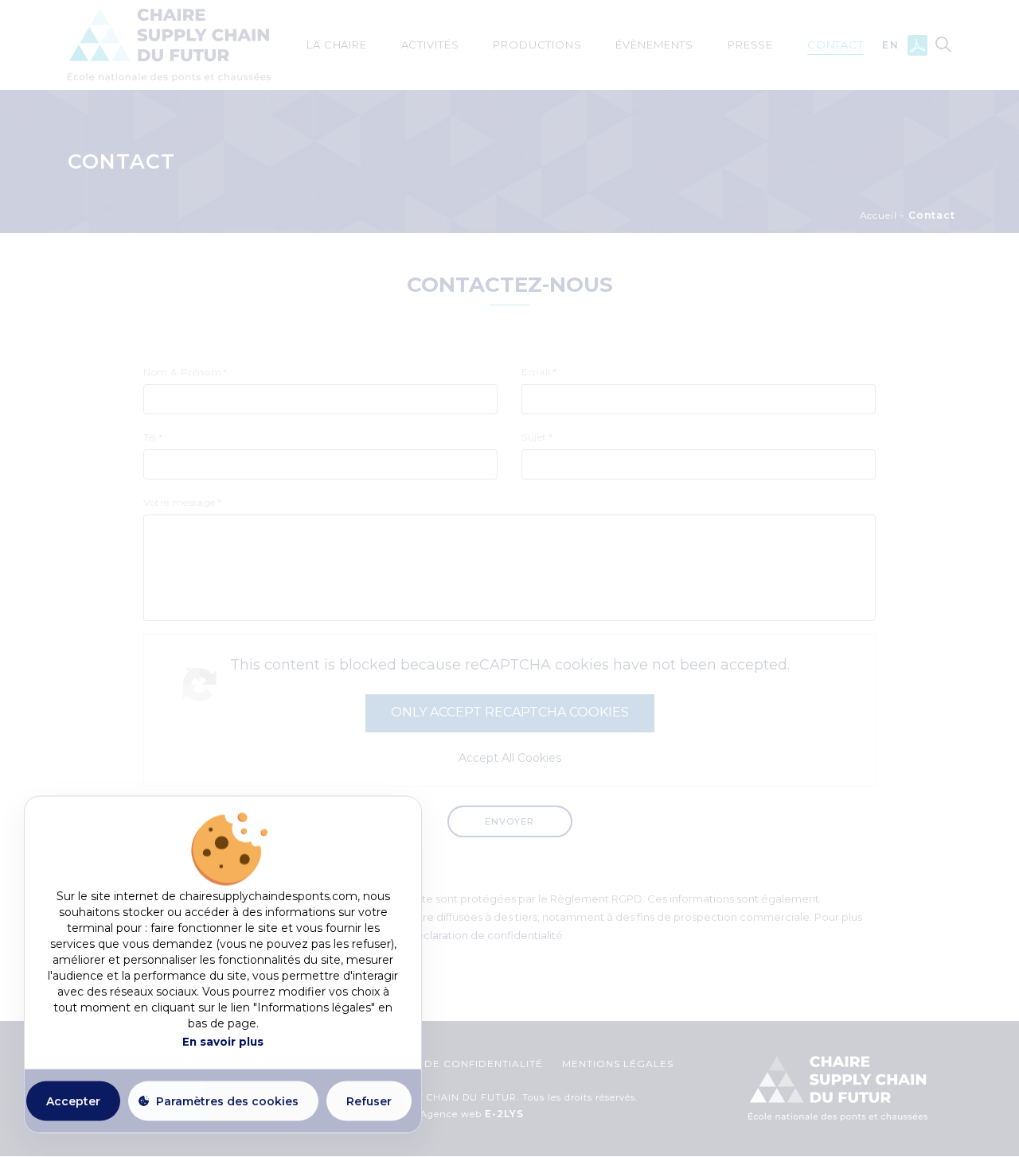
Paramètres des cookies (227, 1100)
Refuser (369, 1100)
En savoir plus (223, 1041)
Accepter (73, 1100)
